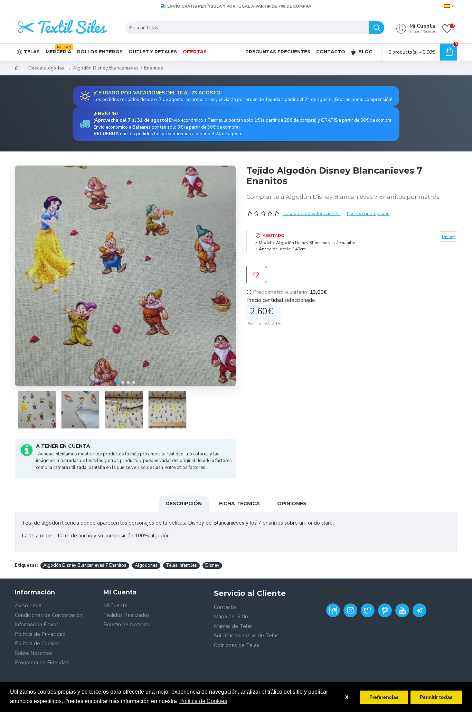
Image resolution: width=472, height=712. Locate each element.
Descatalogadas (46, 68)
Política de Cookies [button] (203, 701)
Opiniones (291, 503)
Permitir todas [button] (436, 697)
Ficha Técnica (239, 503)
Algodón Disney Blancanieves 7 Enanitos (84, 565)
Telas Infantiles (181, 565)
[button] (117, 382)
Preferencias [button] (384, 697)
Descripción (184, 503)
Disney (212, 565)
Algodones (146, 565)
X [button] (346, 697)
